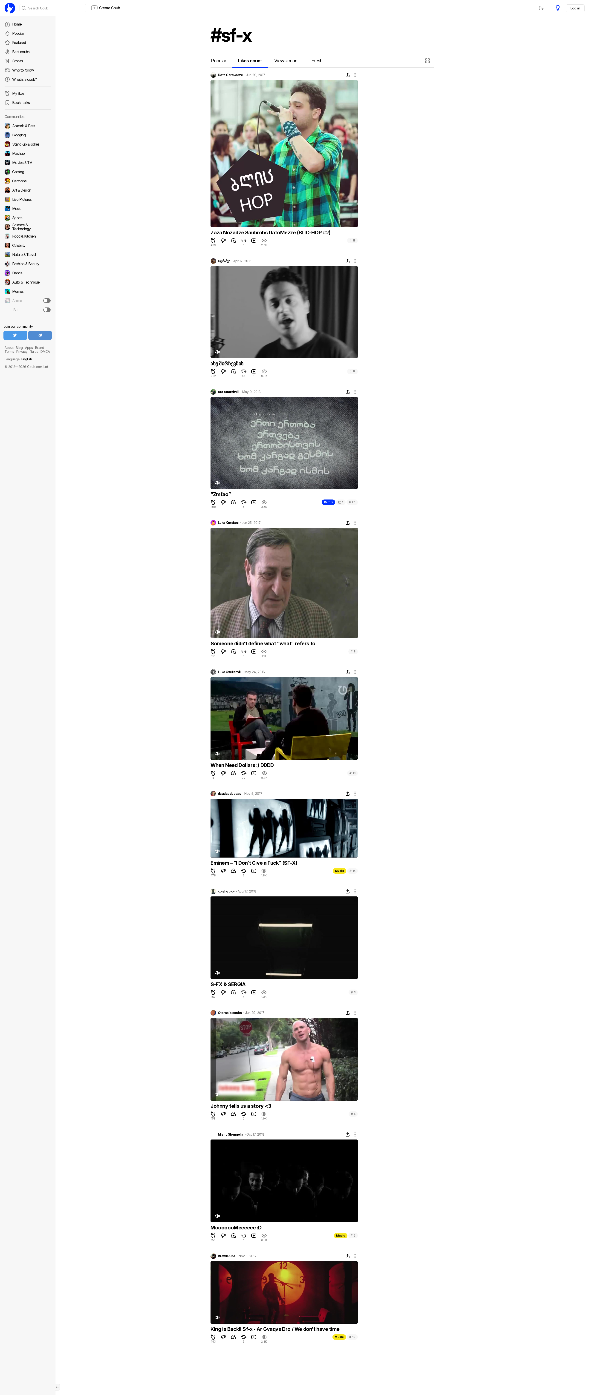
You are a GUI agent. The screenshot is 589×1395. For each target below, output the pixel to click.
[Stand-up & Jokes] (27, 144)
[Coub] (10, 8)
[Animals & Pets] (27, 125)
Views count (286, 60)
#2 (326, 232)
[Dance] (27, 273)
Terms (9, 351)
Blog (19, 348)
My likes (18, 93)
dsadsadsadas (229, 793)
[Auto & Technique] (27, 282)
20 (352, 502)
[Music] (27, 208)
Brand (39, 348)
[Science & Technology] (27, 227)
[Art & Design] (27, 190)
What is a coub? (24, 79)
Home (17, 24)
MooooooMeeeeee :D (236, 1228)
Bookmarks (21, 102)
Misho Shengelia (230, 1134)
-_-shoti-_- (226, 891)
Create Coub (109, 8)
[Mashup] (27, 153)
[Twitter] (15, 335)
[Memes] (27, 291)
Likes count (250, 60)
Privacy (22, 351)
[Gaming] (27, 171)
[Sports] (27, 217)
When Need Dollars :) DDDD (242, 765)
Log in (575, 8)
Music (339, 871)
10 (352, 1337)
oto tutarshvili (228, 391)
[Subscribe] (47, 300)
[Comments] (233, 240)
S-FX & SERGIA (228, 984)
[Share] (347, 75)
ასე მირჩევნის (227, 363)
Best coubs (21, 51)
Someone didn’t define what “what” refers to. (264, 643)
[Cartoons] (27, 181)
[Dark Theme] (541, 8)
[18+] (47, 309)
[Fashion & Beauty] (27, 263)
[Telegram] (40, 335)
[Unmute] (217, 352)
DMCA (45, 351)
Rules (34, 351)
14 (352, 871)
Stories (17, 61)
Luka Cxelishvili (229, 672)
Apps (29, 348)
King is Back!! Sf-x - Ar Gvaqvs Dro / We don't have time (275, 1329)
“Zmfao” (221, 494)
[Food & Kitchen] (27, 236)
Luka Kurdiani (228, 522)
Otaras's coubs (230, 1012)
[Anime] (27, 300)
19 (352, 773)
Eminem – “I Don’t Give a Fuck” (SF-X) (254, 863)
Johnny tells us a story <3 (241, 1106)
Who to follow (23, 70)
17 (352, 371)
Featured (19, 42)
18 (352, 240)
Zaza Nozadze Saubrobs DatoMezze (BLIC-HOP (267, 232)
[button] (428, 61)
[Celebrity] (27, 245)
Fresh (317, 60)
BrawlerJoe (226, 1256)
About (9, 348)
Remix (328, 502)
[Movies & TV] (27, 162)
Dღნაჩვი (224, 261)
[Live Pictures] (27, 199)
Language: (18, 359)
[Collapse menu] (57, 1387)
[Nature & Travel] (27, 254)
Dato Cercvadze (230, 75)
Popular (18, 33)
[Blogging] (27, 135)
